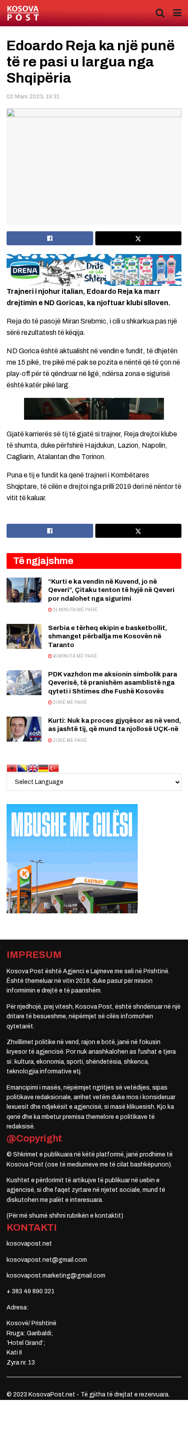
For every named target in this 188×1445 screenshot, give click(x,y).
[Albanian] (12, 768)
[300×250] (72, 858)
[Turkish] (54, 768)
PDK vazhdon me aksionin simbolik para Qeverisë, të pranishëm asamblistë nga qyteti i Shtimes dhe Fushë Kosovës (112, 683)
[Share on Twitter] (138, 238)
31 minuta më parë (74, 609)
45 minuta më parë (74, 656)
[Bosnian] (22, 768)
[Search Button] (160, 13)
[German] (43, 768)
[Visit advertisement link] (94, 270)
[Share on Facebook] (50, 238)
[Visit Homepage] (23, 13)
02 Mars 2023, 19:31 (33, 97)
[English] (33, 768)
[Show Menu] (177, 13)
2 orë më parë (69, 702)
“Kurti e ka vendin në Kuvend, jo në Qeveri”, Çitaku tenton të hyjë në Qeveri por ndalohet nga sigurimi (111, 590)
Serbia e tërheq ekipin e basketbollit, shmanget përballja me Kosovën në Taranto (107, 636)
